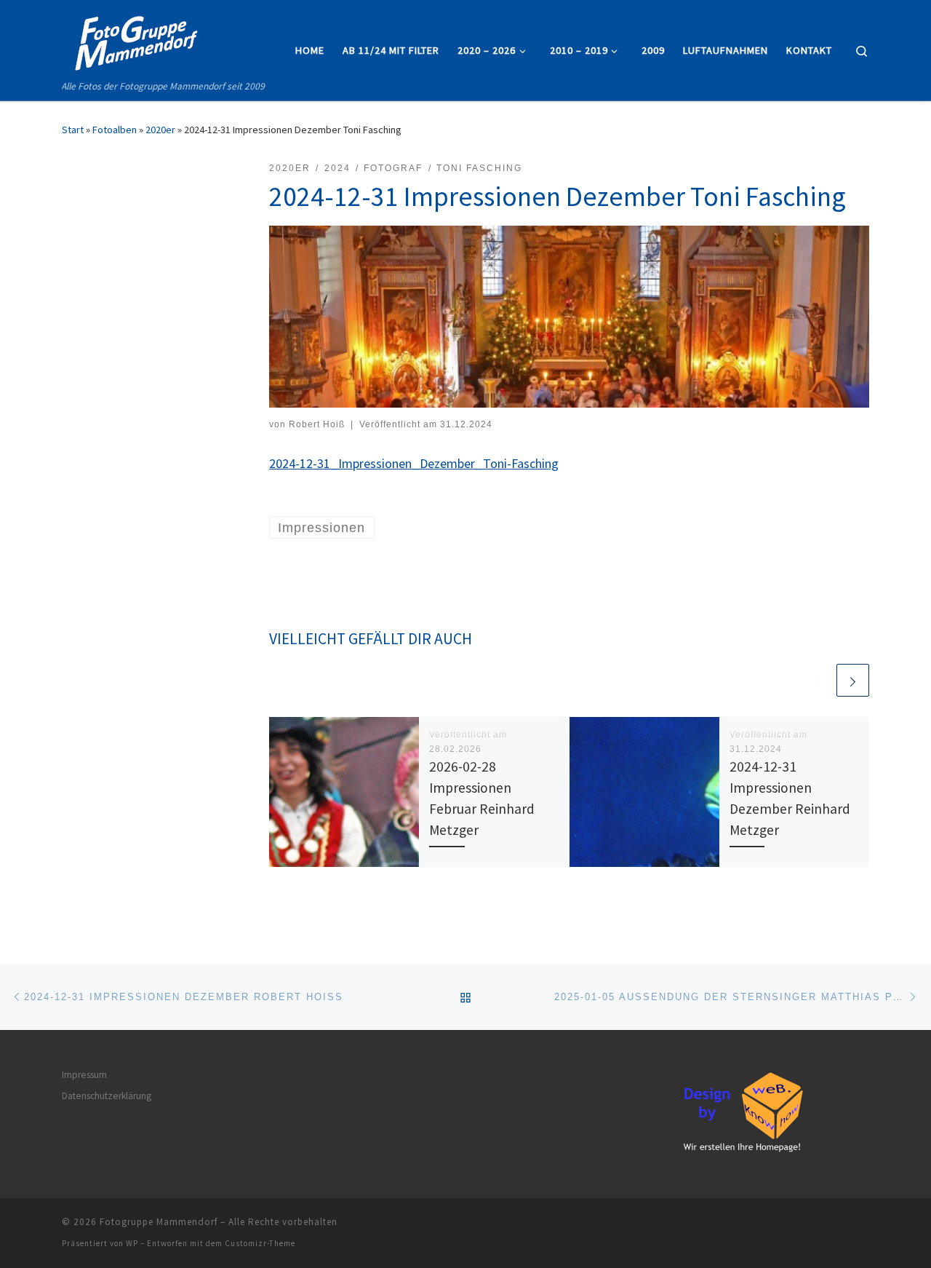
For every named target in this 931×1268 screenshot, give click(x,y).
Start (73, 129)
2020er (160, 129)
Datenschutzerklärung (106, 1096)
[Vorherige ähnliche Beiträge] (818, 680)
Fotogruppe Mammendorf (158, 1222)
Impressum (84, 1075)
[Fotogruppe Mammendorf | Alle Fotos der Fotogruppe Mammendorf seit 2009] (134, 39)
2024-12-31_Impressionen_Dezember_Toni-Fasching (414, 463)
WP (132, 1243)
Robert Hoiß (317, 424)
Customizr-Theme (260, 1243)
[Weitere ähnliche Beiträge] (852, 680)
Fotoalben (114, 129)
